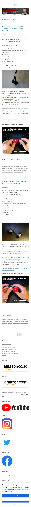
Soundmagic (19, 170)
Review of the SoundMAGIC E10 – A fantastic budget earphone (14, 182)
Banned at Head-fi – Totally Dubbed (10, 353)
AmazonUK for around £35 (22, 257)
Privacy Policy (5, 346)
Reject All (15, 504)
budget (3, 168)
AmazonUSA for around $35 (13, 259)
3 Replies (4, 34)
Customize (15, 500)
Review (5, 170)
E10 (14, 168)
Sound (14, 170)
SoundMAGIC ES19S (8, 172)
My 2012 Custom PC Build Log (8, 351)
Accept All (15, 495)
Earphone (18, 168)
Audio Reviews (16, 166)
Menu (15, 4)
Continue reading (7, 163)
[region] (15, 495)
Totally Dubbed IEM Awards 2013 (9, 347)
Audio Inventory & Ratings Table (9, 349)
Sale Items (4, 355)
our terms (4, 489)
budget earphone (9, 168)
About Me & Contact (6, 344)
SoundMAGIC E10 (8, 99)
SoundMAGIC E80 (24, 97)
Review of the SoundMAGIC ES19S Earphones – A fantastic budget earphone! (13, 29)
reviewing (10, 170)
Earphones (23, 168)
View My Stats (9, 475)
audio (26, 166)
